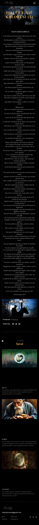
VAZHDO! (5, 489)
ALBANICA (14, 519)
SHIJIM (4, 439)
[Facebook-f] (30, 517)
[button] (34, 3)
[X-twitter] (33, 517)
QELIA (4, 388)
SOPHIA (4, 519)
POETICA (14, 320)
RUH (3, 516)
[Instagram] (36, 517)
